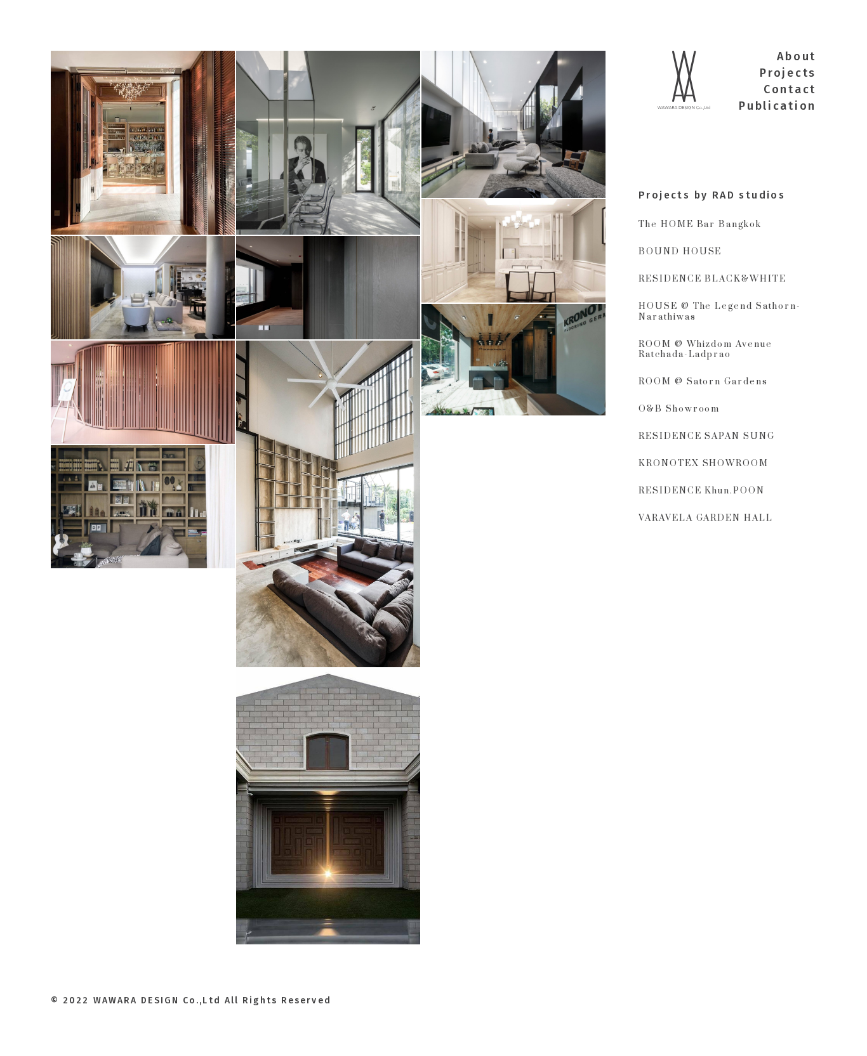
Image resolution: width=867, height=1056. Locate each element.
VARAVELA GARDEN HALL (706, 518)
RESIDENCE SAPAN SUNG (707, 436)
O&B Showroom (679, 409)
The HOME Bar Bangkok (700, 224)
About (797, 56)
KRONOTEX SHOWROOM (704, 463)
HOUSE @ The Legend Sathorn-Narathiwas (720, 312)
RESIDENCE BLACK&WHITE (712, 279)
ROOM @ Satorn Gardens (703, 382)
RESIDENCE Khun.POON (702, 491)
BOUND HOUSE (680, 251)
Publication (777, 106)
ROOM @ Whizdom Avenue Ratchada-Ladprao (705, 350)
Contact (790, 89)
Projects (788, 73)
